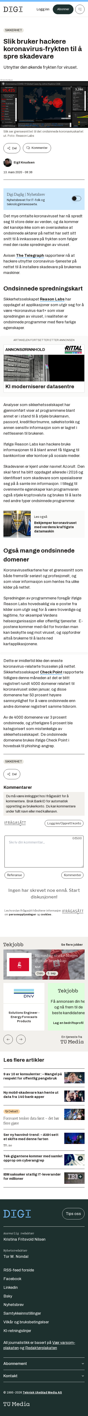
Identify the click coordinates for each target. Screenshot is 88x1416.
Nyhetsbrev (13, 1305)
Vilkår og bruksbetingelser (26, 1322)
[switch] (76, 198)
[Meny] (80, 9)
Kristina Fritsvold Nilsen (24, 1239)
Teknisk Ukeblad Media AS (42, 1392)
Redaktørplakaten (41, 1348)
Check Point (51, 672)
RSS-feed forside (18, 1270)
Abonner (63, 9)
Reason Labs (52, 299)
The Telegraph (30, 255)
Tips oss (73, 1214)
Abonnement (15, 1364)
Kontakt (10, 1376)
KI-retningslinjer (17, 1331)
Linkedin (10, 1287)
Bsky (7, 1296)
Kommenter (39, 147)
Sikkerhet (13, 30)
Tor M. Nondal (15, 1256)
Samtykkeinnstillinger (22, 1313)
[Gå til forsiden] (13, 9)
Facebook (12, 1279)
